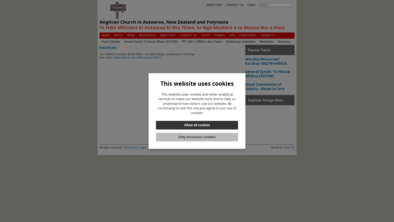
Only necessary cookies (197, 137)
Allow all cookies (197, 125)
